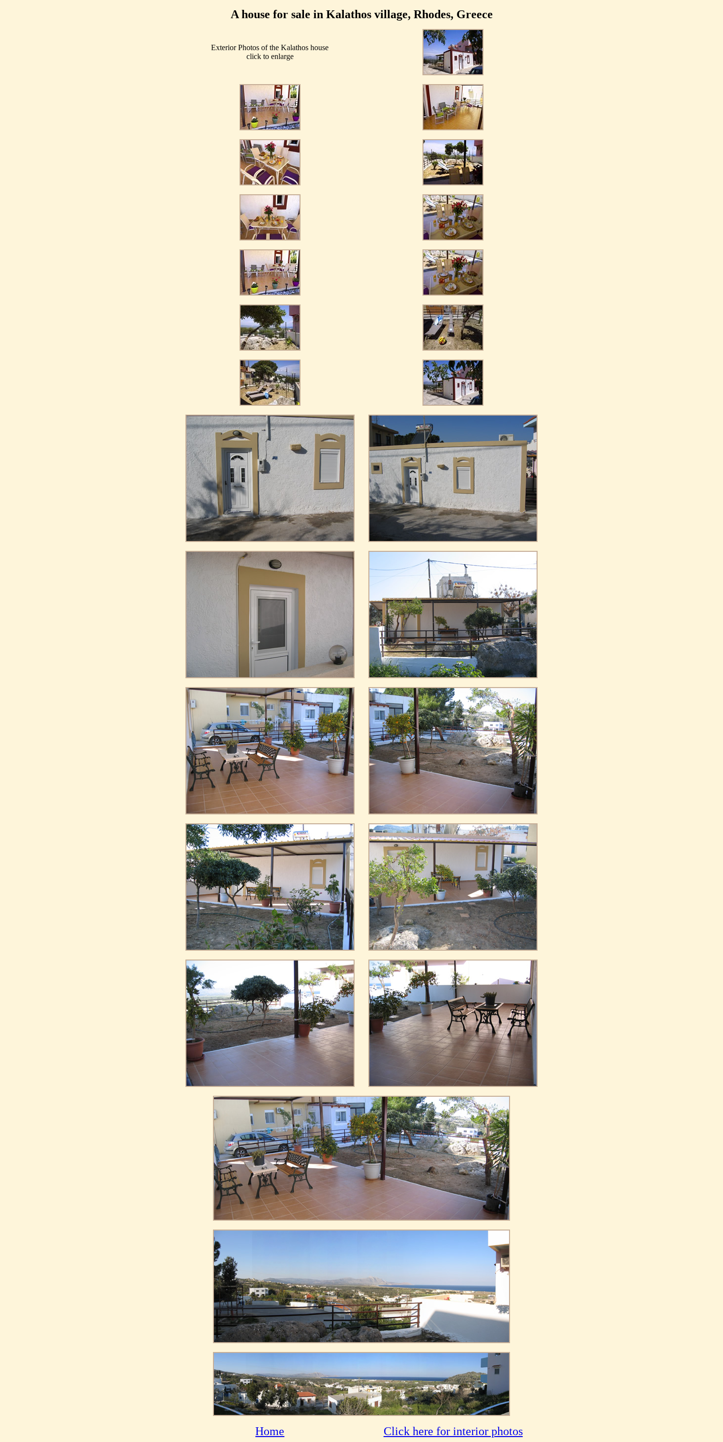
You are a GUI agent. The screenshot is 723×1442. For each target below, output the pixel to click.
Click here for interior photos (453, 1431)
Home (269, 1431)
